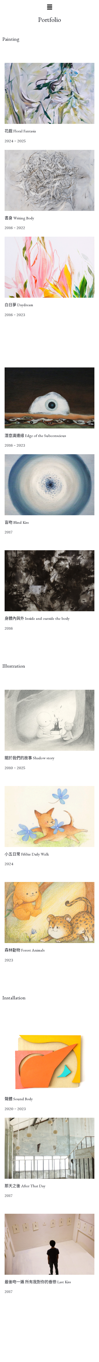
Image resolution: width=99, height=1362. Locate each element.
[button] (49, 7)
